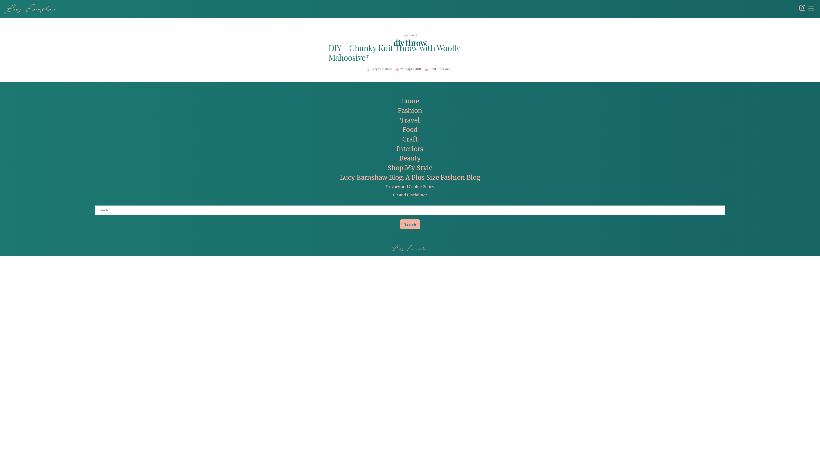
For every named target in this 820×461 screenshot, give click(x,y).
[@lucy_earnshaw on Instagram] (801, 9)
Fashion (410, 111)
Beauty (410, 158)
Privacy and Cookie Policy (410, 186)
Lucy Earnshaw (381, 69)
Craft (432, 69)
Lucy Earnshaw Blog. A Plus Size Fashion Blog (410, 177)
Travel (410, 120)
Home (410, 101)
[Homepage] (29, 9)
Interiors (444, 69)
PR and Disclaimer (410, 195)
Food (410, 130)
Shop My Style (410, 168)
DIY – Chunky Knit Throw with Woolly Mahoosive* (394, 53)
